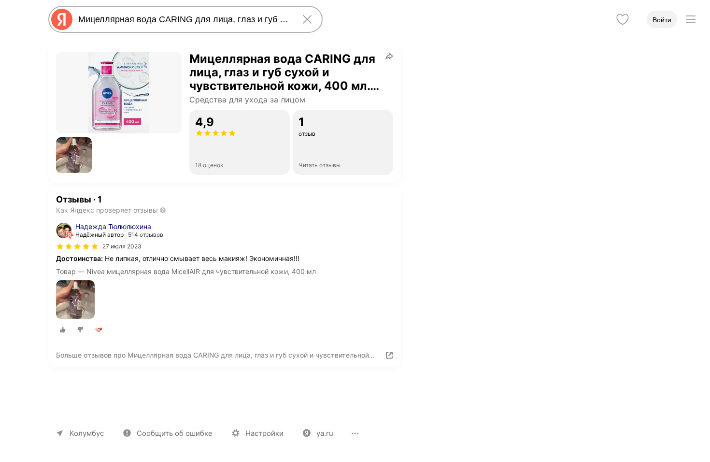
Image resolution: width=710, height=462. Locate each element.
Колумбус (87, 433)
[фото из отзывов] (75, 300)
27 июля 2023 (122, 246)
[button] (74, 155)
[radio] (63, 329)
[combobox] (183, 19)
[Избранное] (622, 19)
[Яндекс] (61, 19)
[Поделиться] (389, 56)
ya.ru (324, 433)
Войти (662, 20)
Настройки (264, 433)
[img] (77, 246)
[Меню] (690, 19)
